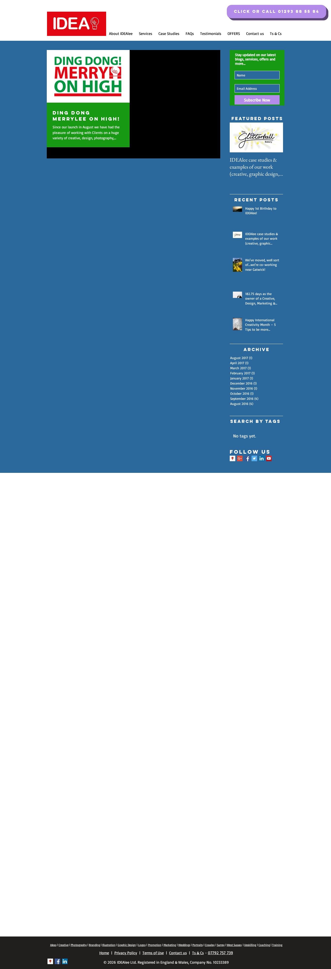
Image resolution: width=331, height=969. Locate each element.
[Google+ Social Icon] (240, 458)
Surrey (221, 945)
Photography (79, 945)
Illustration (109, 945)
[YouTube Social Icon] (269, 458)
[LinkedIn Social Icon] (261, 458)
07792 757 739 (220, 952)
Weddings (184, 945)
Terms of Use (153, 952)
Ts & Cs (198, 952)
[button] (276, 11)
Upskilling (250, 945)
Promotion (154, 945)
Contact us (178, 952)
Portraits (197, 945)
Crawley (210, 945)
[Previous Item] (237, 137)
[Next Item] (275, 137)
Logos (142, 945)
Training (277, 945)
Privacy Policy (125, 952)
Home (104, 952)
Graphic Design (127, 945)
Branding (94, 945)
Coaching (264, 945)
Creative (64, 945)
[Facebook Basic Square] (247, 458)
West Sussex (234, 945)
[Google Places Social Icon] (232, 458)
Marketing (170, 945)
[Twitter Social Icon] (254, 458)
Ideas (53, 945)
